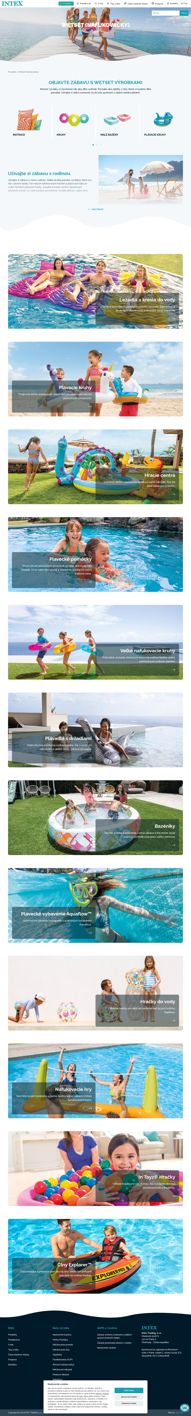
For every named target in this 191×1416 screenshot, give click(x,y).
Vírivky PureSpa (60, 1340)
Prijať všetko (129, 1390)
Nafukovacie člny (61, 1349)
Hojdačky (57, 1354)
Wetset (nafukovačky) (63, 1364)
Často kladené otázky (137, 4)
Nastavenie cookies (106, 1348)
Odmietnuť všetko (129, 1403)
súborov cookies (102, 1393)
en (186, 3)
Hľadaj (184, 13)
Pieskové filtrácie (61, 1374)
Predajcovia (85, 3)
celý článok (97, 209)
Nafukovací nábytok (62, 1369)
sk (182, 3)
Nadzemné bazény (62, 1334)
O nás (100, 3)
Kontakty (173, 3)
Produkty (66, 3)
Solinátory (57, 1379)
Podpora (158, 4)
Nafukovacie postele (63, 1344)
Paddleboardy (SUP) (63, 1359)
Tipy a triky (115, 4)
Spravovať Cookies (129, 1397)
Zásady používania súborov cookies (114, 1343)
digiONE (179, 1413)
